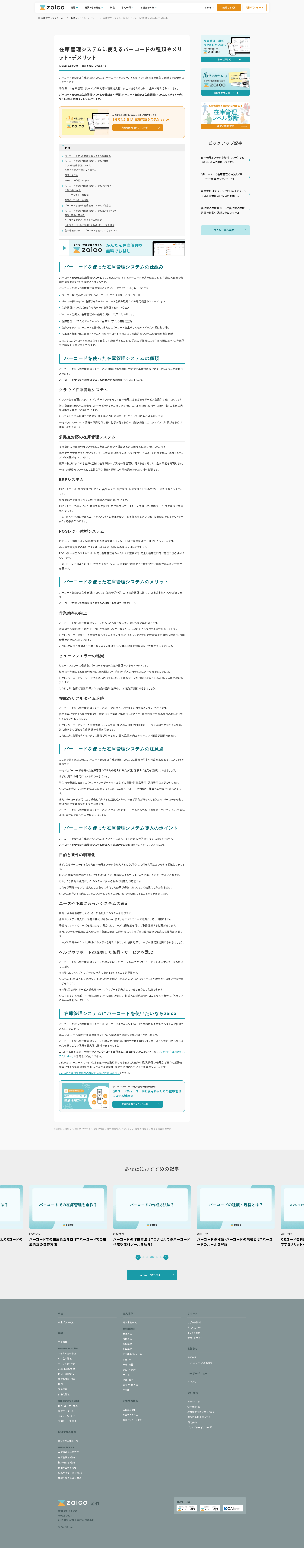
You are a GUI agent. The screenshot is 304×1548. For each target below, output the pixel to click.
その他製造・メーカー (133, 1354)
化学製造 (127, 1349)
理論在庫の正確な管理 (69, 1477)
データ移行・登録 (66, 1363)
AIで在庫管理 (65, 1358)
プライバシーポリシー (198, 1427)
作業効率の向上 (73, 190)
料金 (112, 7)
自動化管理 (64, 1394)
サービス (127, 1374)
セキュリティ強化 (66, 1416)
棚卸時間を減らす (67, 1462)
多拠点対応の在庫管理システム (80, 170)
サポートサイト (194, 1337)
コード (94, 18)
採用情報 (192, 1406)
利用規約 (192, 1422)
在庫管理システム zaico (51, 18)
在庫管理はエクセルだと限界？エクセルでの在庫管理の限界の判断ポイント (223, 193)
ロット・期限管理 (66, 1374)
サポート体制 (194, 1322)
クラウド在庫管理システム (78, 165)
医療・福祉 (128, 1364)
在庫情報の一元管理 (68, 1452)
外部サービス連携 (67, 1421)
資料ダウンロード (255, 7)
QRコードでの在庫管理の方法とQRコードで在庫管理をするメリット (223, 176)
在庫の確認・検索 (67, 1379)
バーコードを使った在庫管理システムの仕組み (88, 156)
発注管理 (62, 1389)
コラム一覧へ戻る (224, 230)
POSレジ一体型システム (77, 180)
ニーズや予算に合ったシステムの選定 (83, 220)
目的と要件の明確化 (75, 215)
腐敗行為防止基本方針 (199, 1417)
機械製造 (127, 1338)
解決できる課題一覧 (68, 1440)
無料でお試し (229, 7)
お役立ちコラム (78, 18)
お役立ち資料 (129, 1409)
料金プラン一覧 (66, 1322)
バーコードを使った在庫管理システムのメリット (88, 185)
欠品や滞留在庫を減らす (70, 1472)
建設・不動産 (129, 1369)
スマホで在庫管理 (67, 1353)
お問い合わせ (194, 1327)
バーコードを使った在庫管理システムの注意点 (88, 205)
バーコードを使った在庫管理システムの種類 (87, 160)
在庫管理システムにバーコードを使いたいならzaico (91, 230)
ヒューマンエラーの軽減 (77, 195)
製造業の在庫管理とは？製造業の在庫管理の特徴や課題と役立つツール (223, 210)
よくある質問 (193, 1332)
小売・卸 (127, 1359)
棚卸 (60, 1384)
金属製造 (127, 1344)
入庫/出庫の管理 (66, 1368)
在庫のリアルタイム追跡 (77, 200)
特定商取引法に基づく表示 (201, 1412)
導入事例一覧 (130, 1322)
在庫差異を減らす (67, 1457)
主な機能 (62, 1342)
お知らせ (191, 1357)
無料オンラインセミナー (134, 1420)
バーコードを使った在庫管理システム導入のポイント (91, 210)
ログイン (209, 7)
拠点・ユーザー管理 (68, 1405)
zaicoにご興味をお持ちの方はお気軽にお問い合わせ (89, 1073)
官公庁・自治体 (130, 1385)
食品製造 (127, 1333)
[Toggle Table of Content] (123, 145)
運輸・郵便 (128, 1379)
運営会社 (192, 1401)
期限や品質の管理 (67, 1467)
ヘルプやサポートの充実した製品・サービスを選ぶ (89, 225)
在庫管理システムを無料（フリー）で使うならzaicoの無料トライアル (222, 160)
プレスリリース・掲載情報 (199, 1362)
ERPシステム (71, 175)
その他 (126, 1390)
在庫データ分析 (66, 1411)
